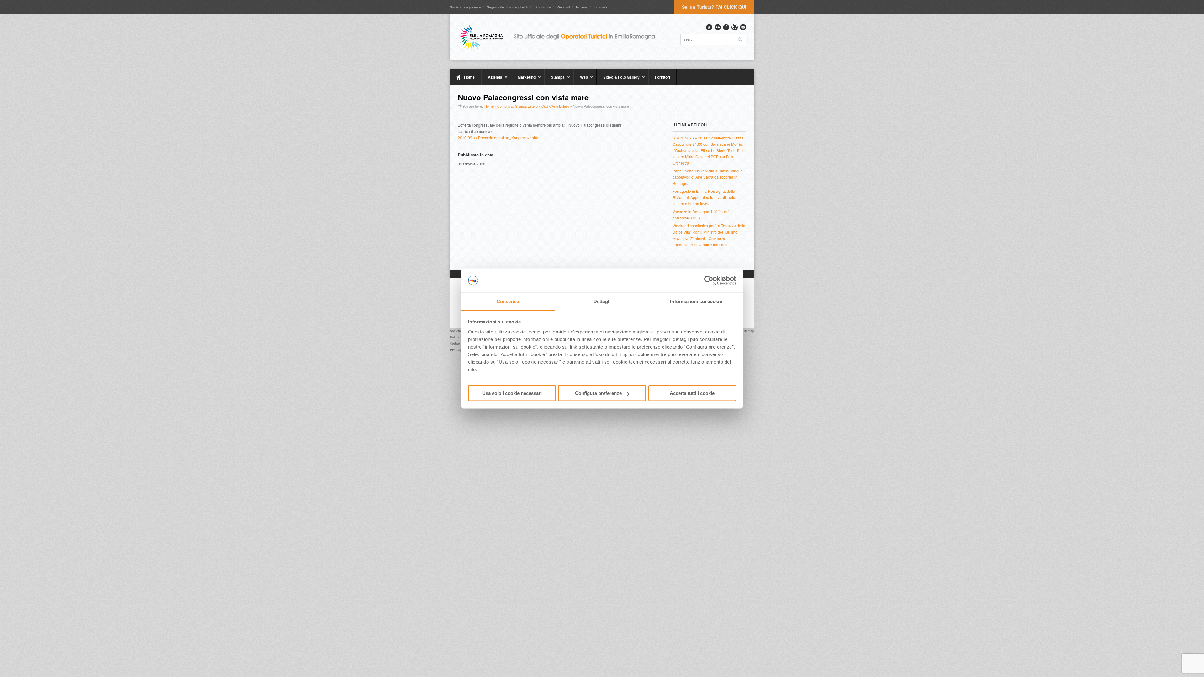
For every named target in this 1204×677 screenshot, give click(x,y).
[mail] (743, 27)
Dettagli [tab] (602, 301)
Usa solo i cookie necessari (512, 393)
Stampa (554, 79)
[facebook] (726, 27)
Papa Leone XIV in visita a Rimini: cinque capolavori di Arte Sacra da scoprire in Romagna (708, 177)
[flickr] (718, 27)
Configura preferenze (598, 393)
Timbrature (542, 6)
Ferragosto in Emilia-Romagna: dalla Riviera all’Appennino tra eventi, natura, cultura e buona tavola (706, 197)
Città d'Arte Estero (555, 105)
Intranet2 (600, 6)
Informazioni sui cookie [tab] (696, 301)
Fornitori (662, 77)
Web (580, 79)
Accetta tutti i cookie (692, 393)
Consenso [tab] (508, 301)
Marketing (523, 79)
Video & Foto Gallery (618, 79)
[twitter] (709, 27)
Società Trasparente (465, 6)
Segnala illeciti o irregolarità (507, 6)
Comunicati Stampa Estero (517, 105)
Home (469, 77)
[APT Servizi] (561, 37)
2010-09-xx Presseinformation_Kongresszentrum (499, 137)
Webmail (563, 6)
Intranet (582, 6)
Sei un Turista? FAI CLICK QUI (714, 7)
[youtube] (734, 27)
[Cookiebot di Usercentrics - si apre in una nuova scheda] (708, 280)
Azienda (491, 79)
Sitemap (748, 331)
